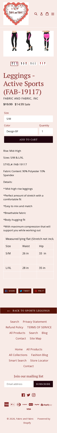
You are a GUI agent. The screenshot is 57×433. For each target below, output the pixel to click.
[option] (14, 64)
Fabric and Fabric (25, 418)
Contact (21, 338)
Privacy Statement (35, 321)
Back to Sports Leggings (31, 310)
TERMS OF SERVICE (39, 327)
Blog (45, 333)
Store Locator (39, 360)
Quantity (44, 125)
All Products (17, 333)
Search (14, 321)
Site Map (35, 338)
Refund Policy (14, 327)
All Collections (18, 355)
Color (7, 125)
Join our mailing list (28, 376)
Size (6, 113)
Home (19, 349)
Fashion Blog (39, 355)
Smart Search (17, 360)
